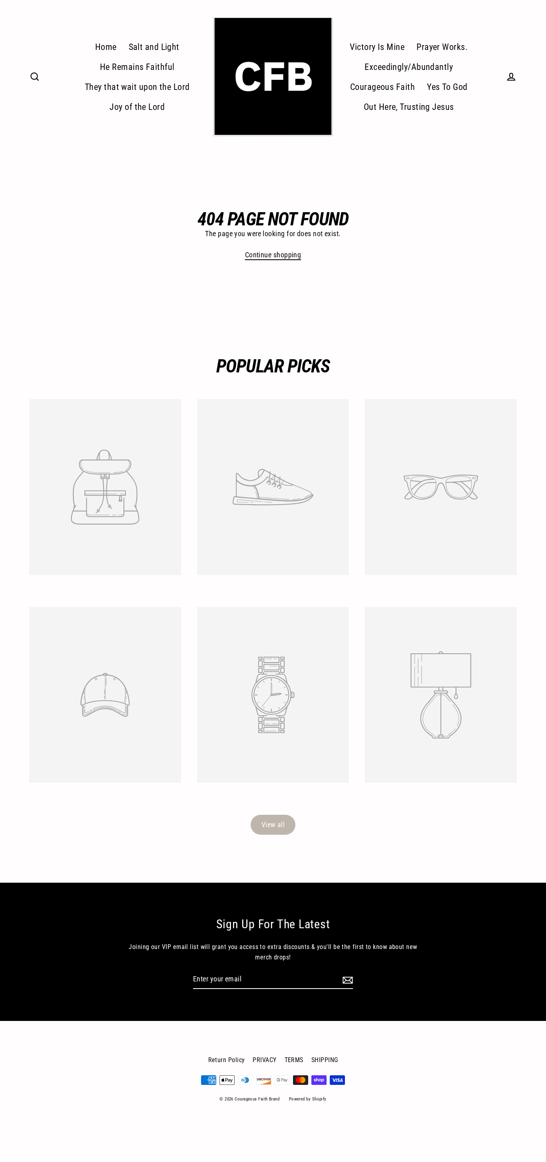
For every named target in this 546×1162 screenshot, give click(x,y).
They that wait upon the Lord (137, 87)
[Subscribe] (346, 979)
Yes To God (447, 87)
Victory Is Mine (377, 47)
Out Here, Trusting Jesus (409, 107)
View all (273, 824)
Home (106, 47)
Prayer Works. (442, 47)
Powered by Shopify (308, 1099)
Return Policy (226, 1060)
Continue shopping (273, 255)
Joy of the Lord (137, 107)
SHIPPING (324, 1060)
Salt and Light (154, 47)
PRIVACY (264, 1060)
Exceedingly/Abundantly (409, 67)
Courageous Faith (382, 87)
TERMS (294, 1060)
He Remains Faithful (137, 67)
